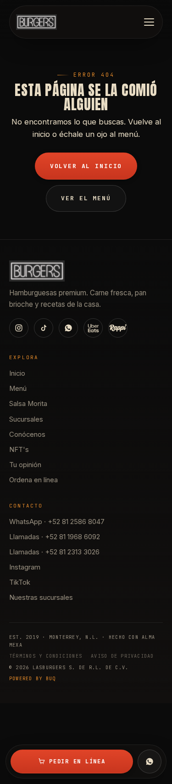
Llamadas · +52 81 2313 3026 (54, 552)
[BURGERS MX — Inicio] (36, 22)
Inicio (17, 373)
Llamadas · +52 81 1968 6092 (54, 537)
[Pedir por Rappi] (118, 328)
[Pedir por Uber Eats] (93, 328)
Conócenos (27, 434)
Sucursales (26, 419)
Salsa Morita (28, 404)
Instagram (24, 567)
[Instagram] (18, 328)
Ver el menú (86, 198)
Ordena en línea (33, 480)
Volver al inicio (86, 166)
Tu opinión (25, 465)
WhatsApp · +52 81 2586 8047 (57, 522)
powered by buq (32, 679)
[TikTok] (43, 328)
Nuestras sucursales (41, 597)
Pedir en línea (77, 761)
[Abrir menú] (149, 22)
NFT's (19, 450)
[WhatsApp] (149, 761)
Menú (18, 388)
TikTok (19, 582)
